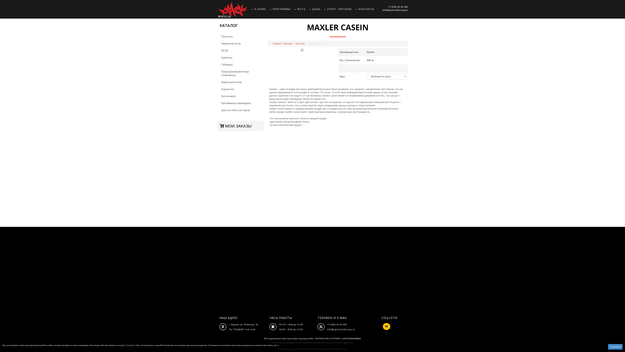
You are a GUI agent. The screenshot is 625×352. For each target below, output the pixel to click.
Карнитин (227, 89)
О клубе (260, 9)
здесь (276, 345)
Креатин (226, 57)
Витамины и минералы (236, 103)
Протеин (227, 36)
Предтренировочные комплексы (235, 73)
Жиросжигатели (231, 82)
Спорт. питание (339, 9)
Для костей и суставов (235, 110)
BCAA (224, 50)
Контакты (366, 9)
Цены (316, 9)
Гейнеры (227, 64)
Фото (301, 9)
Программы (282, 9)
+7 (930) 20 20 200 (398, 6)
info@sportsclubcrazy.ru (395, 10)
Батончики (228, 96)
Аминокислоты (231, 43)
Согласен (615, 346)
